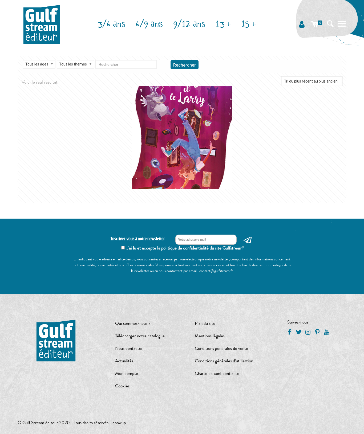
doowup (119, 422)
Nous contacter (129, 348)
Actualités (124, 361)
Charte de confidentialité (217, 373)
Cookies (122, 386)
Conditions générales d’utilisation (224, 361)
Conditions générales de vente (221, 348)
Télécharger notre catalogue (140, 336)
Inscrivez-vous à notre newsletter (138, 238)
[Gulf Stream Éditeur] (41, 24)
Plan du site (205, 323)
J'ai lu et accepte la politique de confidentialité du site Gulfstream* (185, 248)
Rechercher (184, 65)
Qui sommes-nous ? (133, 323)
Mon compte (126, 373)
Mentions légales (210, 336)
